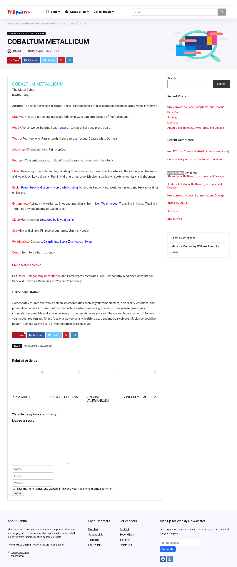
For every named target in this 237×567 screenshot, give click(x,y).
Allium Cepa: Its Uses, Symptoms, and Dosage (195, 127)
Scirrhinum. (174, 211)
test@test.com (20, 552)
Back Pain (173, 112)
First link (93, 529)
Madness (172, 122)
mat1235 (173, 151)
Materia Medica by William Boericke (36, 23)
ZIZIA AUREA (21, 397)
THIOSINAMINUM (177, 203)
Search (171, 78)
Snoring (172, 117)
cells (170, 159)
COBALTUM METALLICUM (38, 346)
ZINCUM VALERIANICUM (98, 399)
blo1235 (16, 51)
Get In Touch (102, 12)
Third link (93, 539)
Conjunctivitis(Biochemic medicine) (206, 151)
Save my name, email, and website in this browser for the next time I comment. (65, 488)
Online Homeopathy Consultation (39, 276)
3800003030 (17, 556)
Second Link (95, 534)
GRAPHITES (174, 219)
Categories (77, 12)
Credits (57, 537)
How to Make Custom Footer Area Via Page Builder (36, 544)
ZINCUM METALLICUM (140, 397)
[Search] (222, 12)
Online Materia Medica (27, 265)
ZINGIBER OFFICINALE (65, 397)
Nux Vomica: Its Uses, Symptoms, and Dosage (195, 107)
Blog (53, 12)
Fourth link (94, 544)
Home (10, 23)
